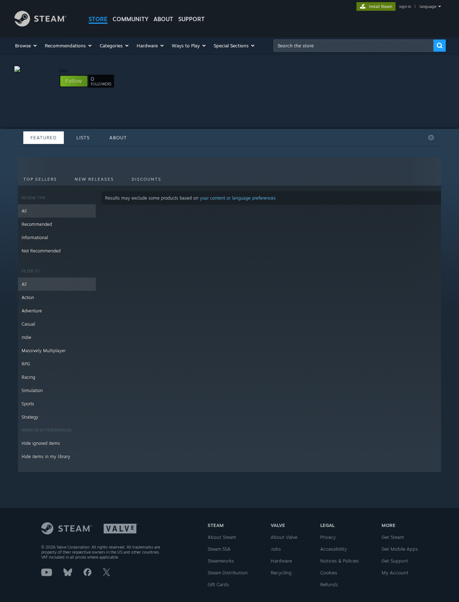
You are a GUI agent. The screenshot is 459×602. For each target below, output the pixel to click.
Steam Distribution (228, 572)
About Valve (284, 537)
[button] (26, 45)
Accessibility (333, 549)
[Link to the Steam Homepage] (40, 25)
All (24, 211)
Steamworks (221, 561)
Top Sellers (40, 179)
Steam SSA (219, 549)
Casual (28, 324)
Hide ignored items (41, 443)
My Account (395, 572)
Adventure (32, 310)
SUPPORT (191, 19)
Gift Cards (218, 584)
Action (28, 297)
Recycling (281, 572)
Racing (28, 377)
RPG (26, 364)
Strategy (30, 417)
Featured (43, 137)
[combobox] (354, 45)
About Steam (222, 537)
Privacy (328, 537)
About (163, 19)
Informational (35, 237)
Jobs (276, 549)
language (428, 6)
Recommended (37, 224)
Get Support (395, 561)
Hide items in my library (46, 456)
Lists (83, 137)
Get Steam (393, 537)
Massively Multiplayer (44, 350)
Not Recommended (41, 250)
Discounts (146, 179)
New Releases (94, 179)
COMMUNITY (130, 19)
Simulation (32, 390)
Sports (28, 403)
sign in (405, 6)
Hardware (281, 561)
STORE (98, 19)
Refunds (329, 584)
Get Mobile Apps (400, 549)
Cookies (328, 572)
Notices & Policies (339, 561)
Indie (26, 337)
